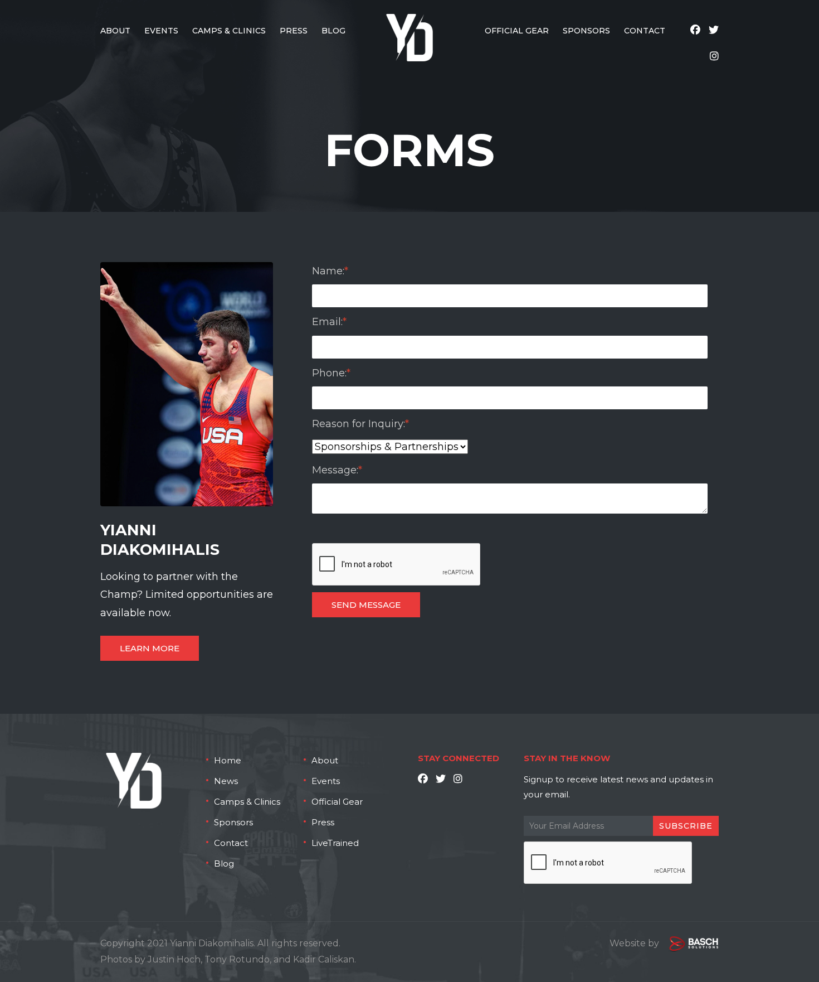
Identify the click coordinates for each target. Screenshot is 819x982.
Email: (329, 322)
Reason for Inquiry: (360, 424)
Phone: (331, 373)
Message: (337, 470)
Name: (330, 271)
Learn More (149, 648)
